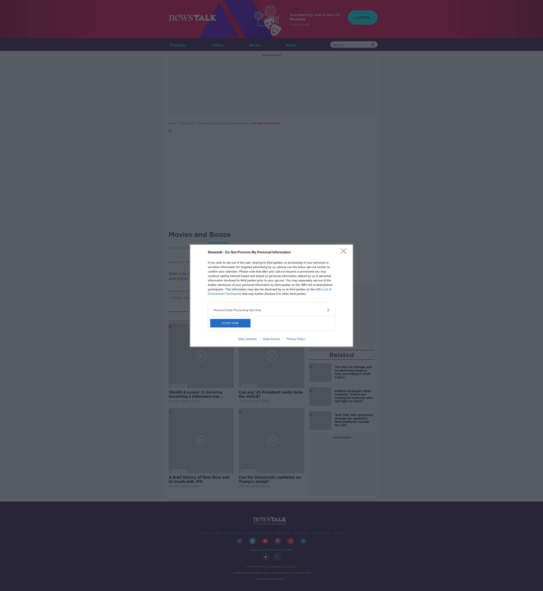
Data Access (271, 339)
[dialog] (271, 295)
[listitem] (271, 310)
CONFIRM (230, 323)
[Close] (345, 253)
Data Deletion (247, 339)
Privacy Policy (295, 339)
